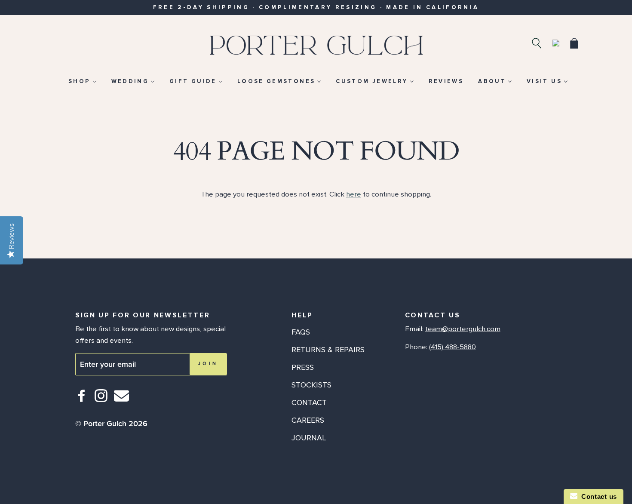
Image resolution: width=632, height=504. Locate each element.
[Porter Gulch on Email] (121, 402)
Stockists (311, 385)
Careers (307, 420)
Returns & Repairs (328, 349)
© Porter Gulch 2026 (111, 423)
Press (302, 367)
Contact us (597, 496)
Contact (309, 402)
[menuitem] (82, 81)
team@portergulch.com (462, 329)
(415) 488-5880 (452, 347)
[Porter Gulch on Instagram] (101, 399)
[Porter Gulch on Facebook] (82, 399)
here (353, 194)
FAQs (300, 332)
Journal (308, 438)
